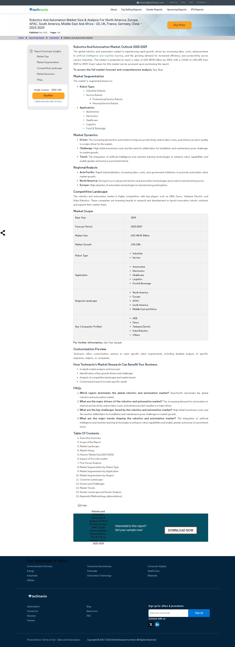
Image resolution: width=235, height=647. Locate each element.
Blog (89, 606)
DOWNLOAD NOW (180, 530)
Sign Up (199, 613)
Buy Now (179, 25)
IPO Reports (197, 9)
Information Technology (99, 575)
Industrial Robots (95, 90)
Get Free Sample (113, 342)
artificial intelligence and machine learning (99, 55)
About (114, 9)
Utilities (30, 580)
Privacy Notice (34, 640)
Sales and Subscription (68, 640)
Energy (30, 571)
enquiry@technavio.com (151, 2)
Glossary (31, 616)
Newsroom (92, 611)
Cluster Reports (154, 9)
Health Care (154, 571)
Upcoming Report (36, 38)
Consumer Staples (157, 566)
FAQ (89, 616)
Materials (152, 575)
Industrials (54, 38)
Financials (92, 571)
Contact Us (32, 611)
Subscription (33, 606)
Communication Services (39, 566)
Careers (31, 620)
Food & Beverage (96, 128)
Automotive (92, 111)
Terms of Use (49, 640)
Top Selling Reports (131, 9)
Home (21, 38)
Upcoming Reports (177, 9)
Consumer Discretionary (99, 566)
